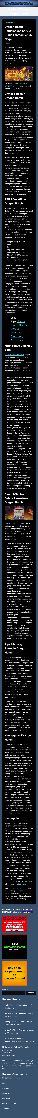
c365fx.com (21, 884)
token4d (5, 1088)
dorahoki (5, 1109)
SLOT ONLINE (9, 22)
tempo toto (6, 1093)
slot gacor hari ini (9, 1104)
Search (5, 989)
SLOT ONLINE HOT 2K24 (14, 355)
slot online (6, 1098)
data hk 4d (6, 1053)
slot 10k (5, 1083)
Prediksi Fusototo (9, 1055)
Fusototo (17, 1061)
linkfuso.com (7, 1050)
